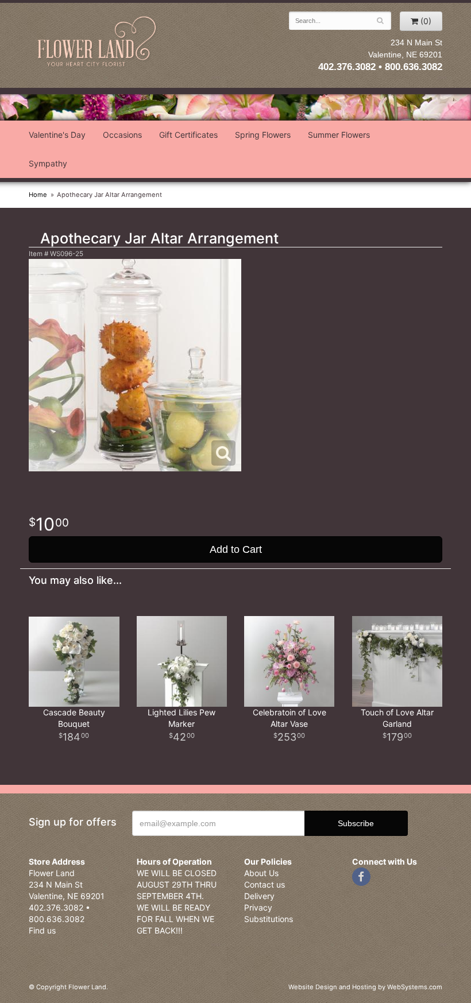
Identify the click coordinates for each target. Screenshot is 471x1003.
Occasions (122, 135)
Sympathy (48, 163)
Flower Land (97, 42)
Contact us (264, 884)
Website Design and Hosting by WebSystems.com (365, 987)
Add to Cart (236, 549)
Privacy (258, 907)
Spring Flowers (263, 135)
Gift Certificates (188, 135)
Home (38, 195)
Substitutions (268, 919)
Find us (42, 930)
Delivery (259, 896)
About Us (261, 873)
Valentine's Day (57, 135)
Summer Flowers (339, 135)
